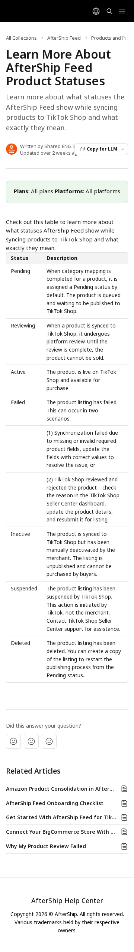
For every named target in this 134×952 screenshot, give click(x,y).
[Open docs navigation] (122, 11)
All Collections (21, 37)
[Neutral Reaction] (31, 741)
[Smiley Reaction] (49, 741)
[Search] (109, 11)
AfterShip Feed (64, 37)
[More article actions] (122, 149)
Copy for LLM (102, 149)
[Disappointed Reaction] (13, 741)
